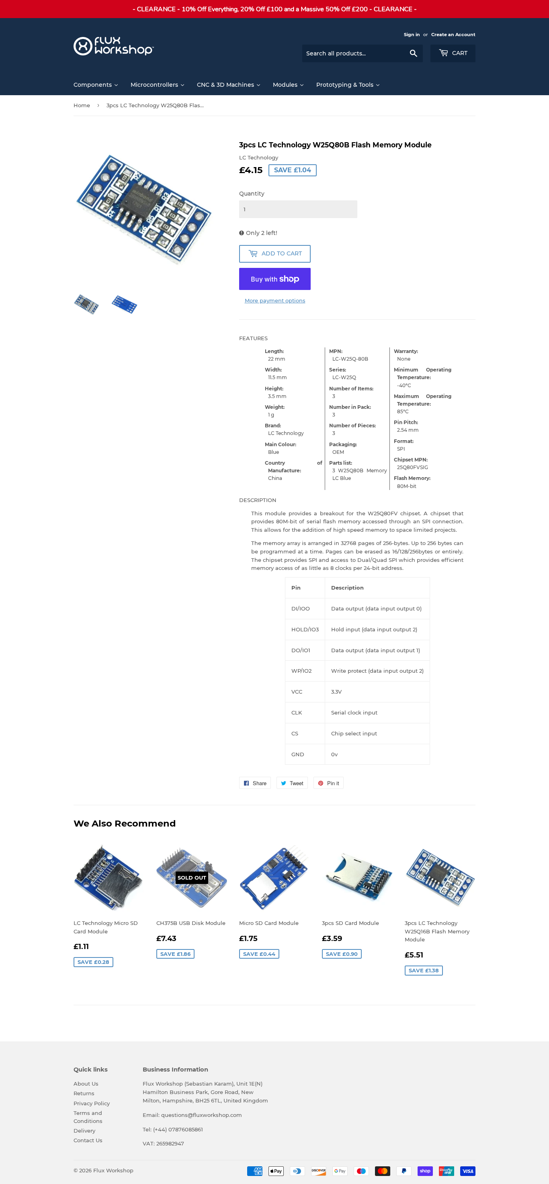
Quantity (251, 193)
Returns (84, 1093)
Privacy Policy (92, 1103)
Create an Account (453, 34)
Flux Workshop (113, 1170)
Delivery (84, 1130)
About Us (86, 1083)
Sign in (412, 34)
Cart (459, 53)
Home (82, 105)
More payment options (275, 300)
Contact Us (88, 1140)
